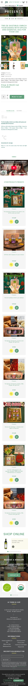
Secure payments (21, 640)
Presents (20, 18)
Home (6, 18)
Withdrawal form (7, 646)
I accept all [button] (18, 680)
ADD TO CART (17, 97)
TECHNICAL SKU (10, 110)
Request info (21, 646)
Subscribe (6, 659)
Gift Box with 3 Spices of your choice (14, 254)
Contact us (14, 575)
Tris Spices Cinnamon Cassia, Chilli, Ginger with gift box (14, 384)
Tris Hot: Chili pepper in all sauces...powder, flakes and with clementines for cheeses (14, 471)
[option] (14, 48)
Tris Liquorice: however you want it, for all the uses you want (14, 212)
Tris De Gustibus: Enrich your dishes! (14, 298)
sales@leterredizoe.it (16, 626)
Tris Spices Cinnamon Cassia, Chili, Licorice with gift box (14, 513)
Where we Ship (7, 644)
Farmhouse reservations (21, 644)
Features (19, 110)
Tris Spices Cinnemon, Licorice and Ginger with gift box (14, 341)
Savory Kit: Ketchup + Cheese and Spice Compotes (14, 427)
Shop (12, 18)
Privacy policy (21, 642)
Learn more (8, 680)
